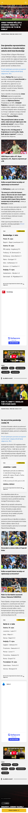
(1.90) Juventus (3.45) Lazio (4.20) (13, 481)
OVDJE (22, 224)
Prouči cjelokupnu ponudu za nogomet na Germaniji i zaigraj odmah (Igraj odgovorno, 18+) (13, 71)
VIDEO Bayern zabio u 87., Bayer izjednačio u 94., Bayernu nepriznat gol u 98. (14, 158)
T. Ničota (6, 803)
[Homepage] (26, 2)
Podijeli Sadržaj (13, 810)
